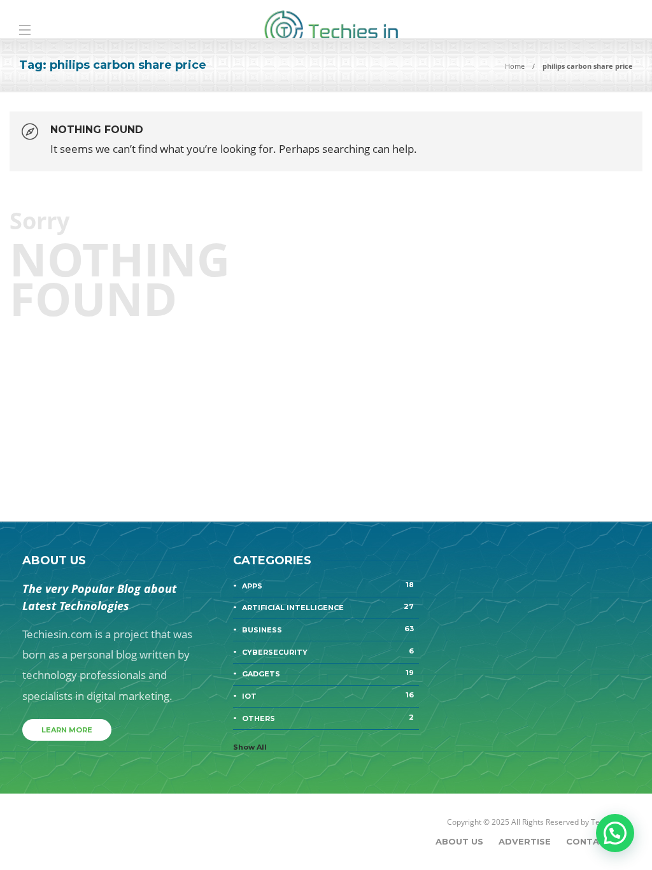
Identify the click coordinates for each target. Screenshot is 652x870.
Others (327, 718)
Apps (327, 585)
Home (515, 66)
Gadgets (327, 673)
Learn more (66, 729)
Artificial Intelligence (327, 607)
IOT (327, 695)
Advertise (525, 841)
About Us (459, 841)
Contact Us (596, 841)
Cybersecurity (327, 651)
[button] (615, 833)
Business (327, 629)
